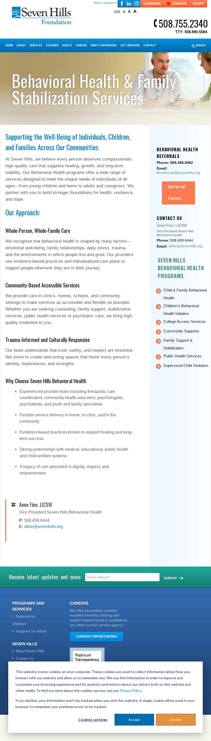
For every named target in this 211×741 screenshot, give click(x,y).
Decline (176, 719)
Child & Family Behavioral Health (185, 294)
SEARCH (201, 45)
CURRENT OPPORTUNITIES (96, 636)
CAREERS (152, 4)
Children (52, 45)
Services (36, 45)
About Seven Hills (30, 651)
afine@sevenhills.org (43, 526)
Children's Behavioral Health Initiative (181, 310)
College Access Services (184, 321)
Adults (67, 45)
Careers (81, 45)
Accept (134, 719)
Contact (149, 45)
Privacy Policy (130, 690)
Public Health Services (182, 356)
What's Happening (104, 45)
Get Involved (130, 45)
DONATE (179, 4)
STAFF (198, 4)
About (21, 45)
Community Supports (181, 331)
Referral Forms (177, 192)
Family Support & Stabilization (177, 344)
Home (9, 45)
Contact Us (25, 658)
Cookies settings (93, 719)
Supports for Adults (31, 631)
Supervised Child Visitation (185, 365)
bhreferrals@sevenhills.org (178, 173)
